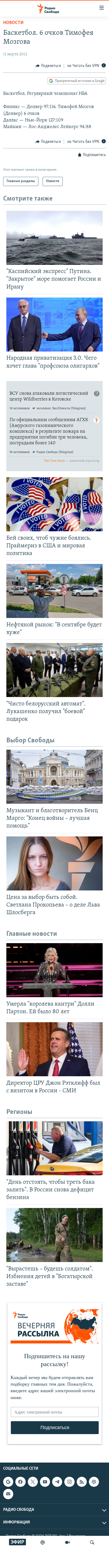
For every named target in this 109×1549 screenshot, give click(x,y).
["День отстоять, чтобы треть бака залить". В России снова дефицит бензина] (54, 1148)
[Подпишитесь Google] (8, 1482)
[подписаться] (8, 1494)
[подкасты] (43, 1542)
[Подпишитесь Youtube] (45, 1482)
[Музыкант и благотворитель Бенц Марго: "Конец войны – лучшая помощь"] (54, 777)
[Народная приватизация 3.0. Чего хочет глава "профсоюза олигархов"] (54, 325)
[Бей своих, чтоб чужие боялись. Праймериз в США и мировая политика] (54, 504)
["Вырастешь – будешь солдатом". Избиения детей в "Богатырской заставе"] (54, 1235)
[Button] (48, 65)
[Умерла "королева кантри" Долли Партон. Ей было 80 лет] (54, 970)
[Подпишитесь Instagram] (69, 1482)
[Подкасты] (94, 1482)
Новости (13, 23)
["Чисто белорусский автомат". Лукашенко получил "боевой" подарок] (54, 670)
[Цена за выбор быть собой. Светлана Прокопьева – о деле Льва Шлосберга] (54, 863)
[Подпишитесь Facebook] (20, 1482)
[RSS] (82, 1482)
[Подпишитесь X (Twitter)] (33, 1482)
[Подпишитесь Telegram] (57, 1482)
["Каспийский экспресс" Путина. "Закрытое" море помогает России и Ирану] (54, 238)
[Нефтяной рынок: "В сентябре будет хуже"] (54, 591)
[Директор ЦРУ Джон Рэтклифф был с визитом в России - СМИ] (54, 1049)
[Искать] (92, 1542)
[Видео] (67, 1542)
